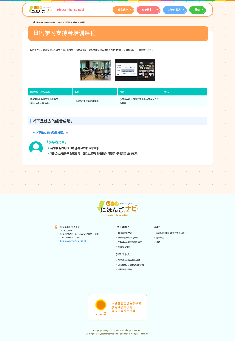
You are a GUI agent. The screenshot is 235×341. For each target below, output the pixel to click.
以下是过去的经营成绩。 (51, 132)
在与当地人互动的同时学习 (130, 242)
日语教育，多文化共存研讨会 (131, 264)
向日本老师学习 (125, 233)
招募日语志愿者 (125, 269)
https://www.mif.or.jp (71, 240)
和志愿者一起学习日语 (128, 237)
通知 (158, 242)
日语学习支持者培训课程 (129, 260)
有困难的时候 (124, 246)
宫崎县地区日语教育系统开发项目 (171, 233)
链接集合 (160, 237)
